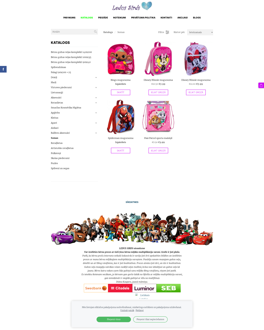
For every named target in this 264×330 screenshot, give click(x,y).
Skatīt (120, 92)
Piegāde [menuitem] (103, 17)
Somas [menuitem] (54, 138)
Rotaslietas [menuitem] (57, 102)
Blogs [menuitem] (197, 17)
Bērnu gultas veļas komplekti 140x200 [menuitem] (71, 52)
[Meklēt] (95, 31)
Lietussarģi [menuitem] (57, 92)
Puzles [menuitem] (54, 163)
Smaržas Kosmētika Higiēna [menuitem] (66, 107)
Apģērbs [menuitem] (55, 112)
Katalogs (108, 32)
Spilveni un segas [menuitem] (60, 168)
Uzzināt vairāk (127, 310)
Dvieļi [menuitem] (54, 77)
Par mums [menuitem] (69, 17)
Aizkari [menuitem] (54, 128)
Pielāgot (140, 310)
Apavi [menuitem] (54, 122)
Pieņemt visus (113, 319)
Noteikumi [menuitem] (119, 17)
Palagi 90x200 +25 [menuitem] (61, 72)
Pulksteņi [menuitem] (56, 153)
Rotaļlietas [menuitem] (57, 143)
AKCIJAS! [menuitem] (182, 17)
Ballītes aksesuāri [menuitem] (60, 132)
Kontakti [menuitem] (166, 17)
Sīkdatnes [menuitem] (132, 202)
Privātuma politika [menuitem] (143, 17)
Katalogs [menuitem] (87, 17)
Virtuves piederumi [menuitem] (61, 87)
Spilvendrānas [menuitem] (58, 67)
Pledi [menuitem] (53, 82)
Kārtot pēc (179, 32)
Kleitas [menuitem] (54, 117)
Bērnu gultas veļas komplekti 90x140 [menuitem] (71, 62)
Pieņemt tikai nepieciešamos (150, 319)
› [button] (96, 77)
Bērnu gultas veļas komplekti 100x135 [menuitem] (71, 57)
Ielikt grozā (158, 92)
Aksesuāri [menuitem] (56, 97)
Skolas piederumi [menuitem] (60, 158)
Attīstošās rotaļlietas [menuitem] (62, 148)
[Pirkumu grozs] (261, 85)
